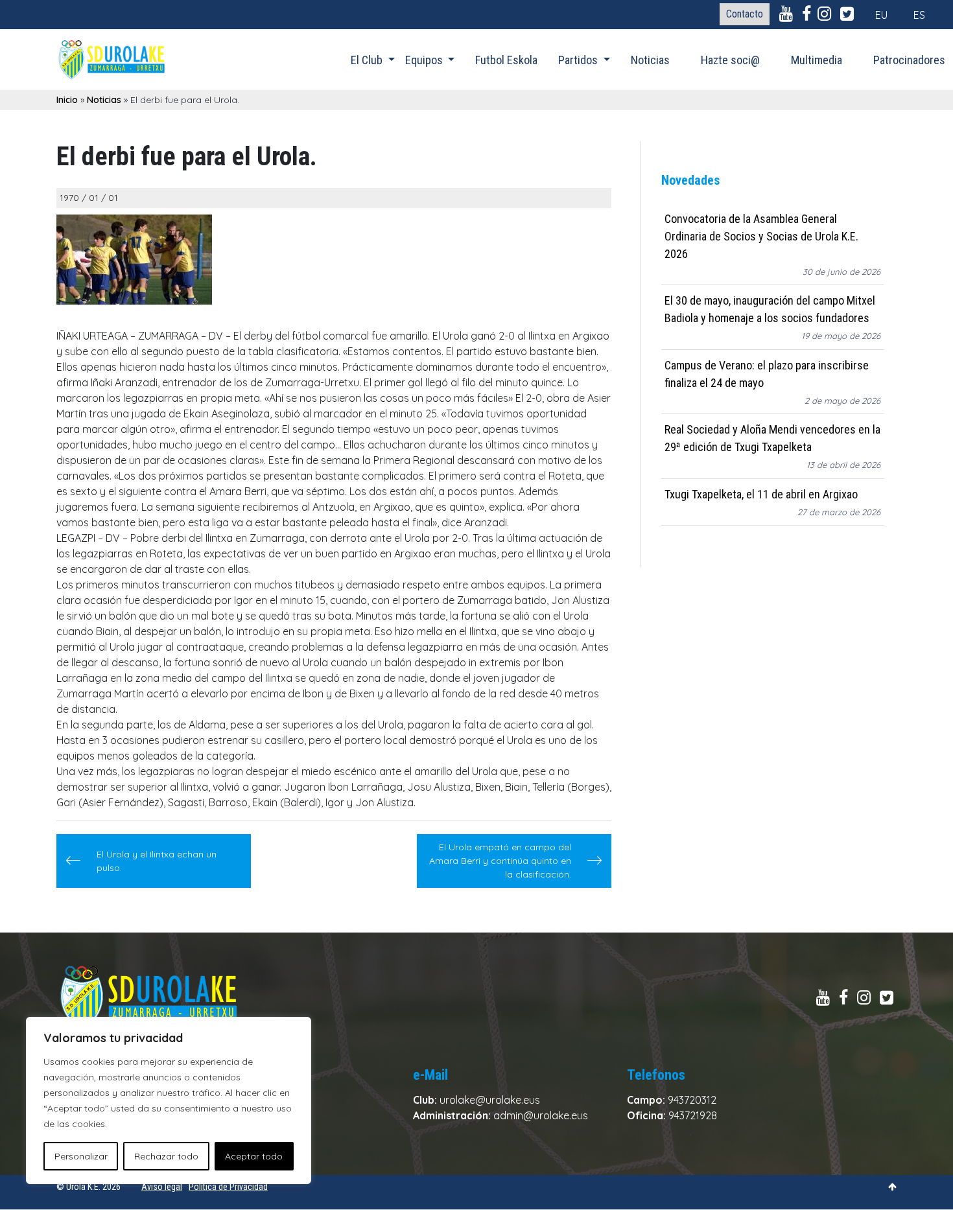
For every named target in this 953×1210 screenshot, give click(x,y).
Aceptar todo (254, 1156)
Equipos (425, 60)
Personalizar (81, 1156)
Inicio (67, 100)
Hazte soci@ (730, 60)
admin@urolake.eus (540, 1115)
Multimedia (816, 60)
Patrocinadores (909, 60)
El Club (368, 60)
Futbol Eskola (506, 60)
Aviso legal (161, 1186)
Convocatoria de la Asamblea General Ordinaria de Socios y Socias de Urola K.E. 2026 (761, 236)
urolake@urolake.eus (490, 1099)
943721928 (692, 1115)
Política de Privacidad (228, 1186)
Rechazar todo (166, 1156)
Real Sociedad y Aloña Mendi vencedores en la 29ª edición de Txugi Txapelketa (772, 438)
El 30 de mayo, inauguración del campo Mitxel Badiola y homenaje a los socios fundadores (770, 309)
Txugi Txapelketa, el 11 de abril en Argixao (761, 494)
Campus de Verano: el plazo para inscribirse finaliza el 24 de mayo (767, 374)
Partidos (579, 60)
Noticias (650, 60)
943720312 (692, 1099)
